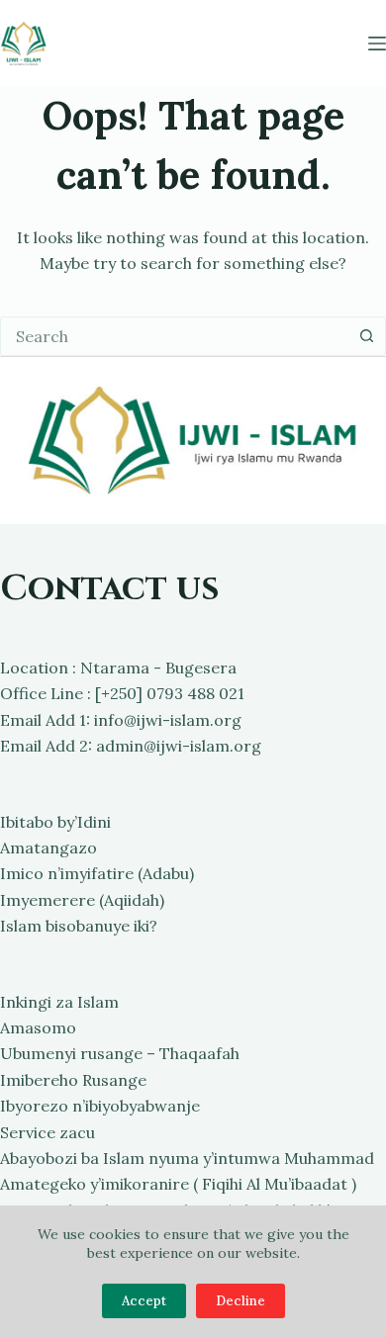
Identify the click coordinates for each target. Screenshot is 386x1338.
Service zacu (47, 1132)
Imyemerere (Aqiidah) (82, 900)
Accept (144, 1301)
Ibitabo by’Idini (55, 822)
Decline (240, 1301)
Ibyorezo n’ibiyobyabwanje (100, 1105)
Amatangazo (48, 847)
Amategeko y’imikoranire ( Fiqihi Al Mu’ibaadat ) (178, 1184)
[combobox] (174, 336)
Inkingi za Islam (59, 1002)
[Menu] (377, 43)
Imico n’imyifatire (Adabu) (97, 873)
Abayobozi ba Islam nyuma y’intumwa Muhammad (187, 1158)
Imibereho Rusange (73, 1080)
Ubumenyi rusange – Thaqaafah (120, 1053)
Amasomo (38, 1027)
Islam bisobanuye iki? (78, 926)
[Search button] (366, 336)
